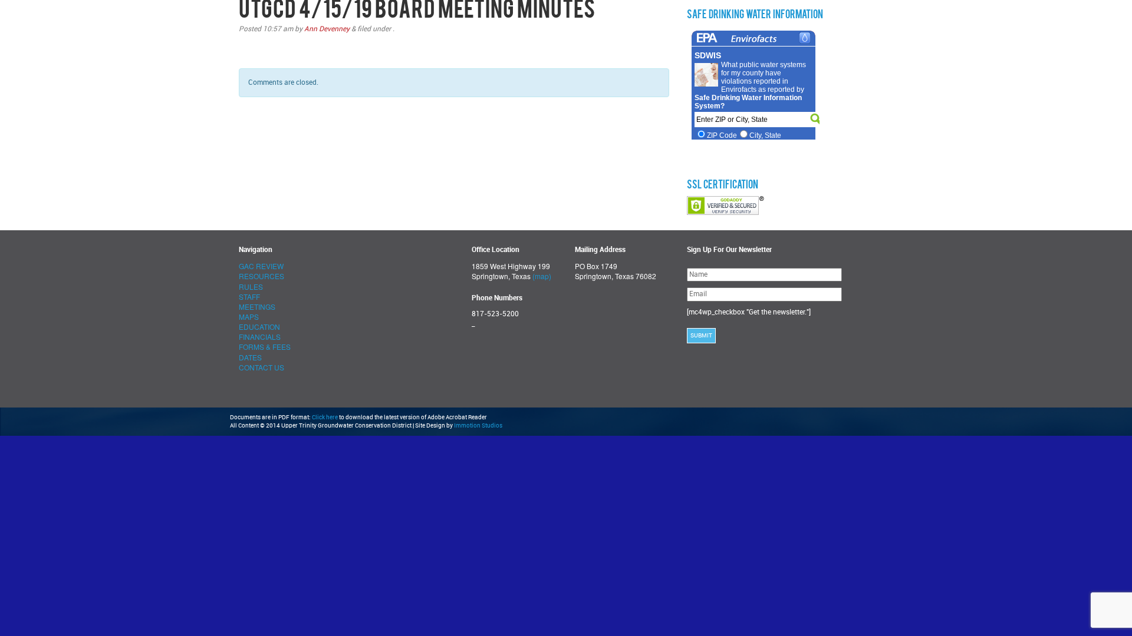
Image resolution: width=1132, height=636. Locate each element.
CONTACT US (261, 367)
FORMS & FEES (265, 347)
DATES (250, 357)
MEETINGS (257, 307)
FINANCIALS (260, 337)
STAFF (249, 297)
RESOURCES (261, 276)
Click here (325, 417)
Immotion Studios (478, 425)
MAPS (249, 317)
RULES (251, 286)
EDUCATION (259, 327)
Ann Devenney (327, 29)
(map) (541, 276)
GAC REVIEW (261, 266)
